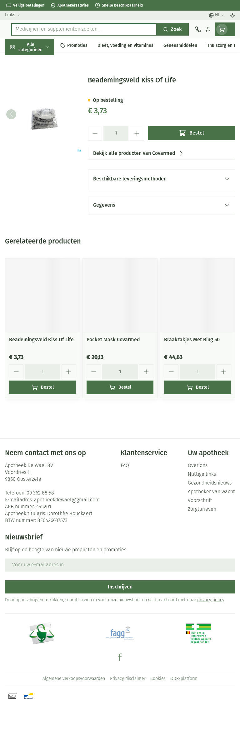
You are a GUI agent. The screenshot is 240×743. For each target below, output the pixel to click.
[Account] (208, 29)
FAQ (125, 465)
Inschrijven (120, 587)
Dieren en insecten (40, 177)
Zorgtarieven (202, 509)
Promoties (16, 60)
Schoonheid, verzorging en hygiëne (40, 77)
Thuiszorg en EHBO (40, 163)
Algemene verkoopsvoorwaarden (73, 679)
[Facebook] (120, 657)
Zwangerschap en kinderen (40, 117)
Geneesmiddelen (40, 191)
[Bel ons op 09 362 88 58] (198, 29)
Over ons (198, 465)
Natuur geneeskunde (40, 148)
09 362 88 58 (40, 493)
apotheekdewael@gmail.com (67, 500)
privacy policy (210, 600)
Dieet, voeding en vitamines (40, 97)
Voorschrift (200, 500)
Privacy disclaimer (127, 679)
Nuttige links (202, 474)
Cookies (157, 679)
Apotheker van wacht (211, 492)
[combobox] (84, 29)
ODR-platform (184, 679)
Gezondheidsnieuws (210, 483)
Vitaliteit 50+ (40, 134)
